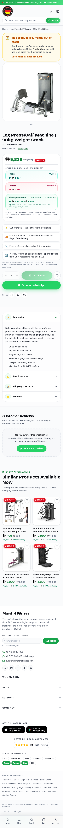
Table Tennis (17, 791)
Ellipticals (25, 780)
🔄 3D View (12, 116)
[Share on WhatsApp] (11, 295)
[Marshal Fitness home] (7, 11)
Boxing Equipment (33, 787)
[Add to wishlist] (57, 275)
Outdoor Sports (9, 795)
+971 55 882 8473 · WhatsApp (20, 656)
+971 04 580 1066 (14, 652)
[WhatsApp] (5, 668)
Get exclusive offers (15, 635)
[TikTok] (24, 668)
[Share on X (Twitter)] (18, 295)
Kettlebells (48, 784)
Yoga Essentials (49, 791)
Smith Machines (9, 784)
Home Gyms (45, 780)
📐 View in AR (29, 116)
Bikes (16, 780)
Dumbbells (36, 784)
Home (5, 29)
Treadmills (6, 780)
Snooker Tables (50, 787)
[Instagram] (11, 668)
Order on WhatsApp (33, 285)
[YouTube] (30, 668)
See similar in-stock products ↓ (28, 56)
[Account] (51, 11)
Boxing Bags (17, 787)
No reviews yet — (15, 148)
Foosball (6, 791)
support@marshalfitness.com (20, 660)
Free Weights (24, 784)
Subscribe (50, 641)
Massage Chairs (33, 791)
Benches (6, 787)
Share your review (33, 448)
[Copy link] (24, 295)
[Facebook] (18, 668)
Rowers (34, 780)
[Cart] (58, 11)
